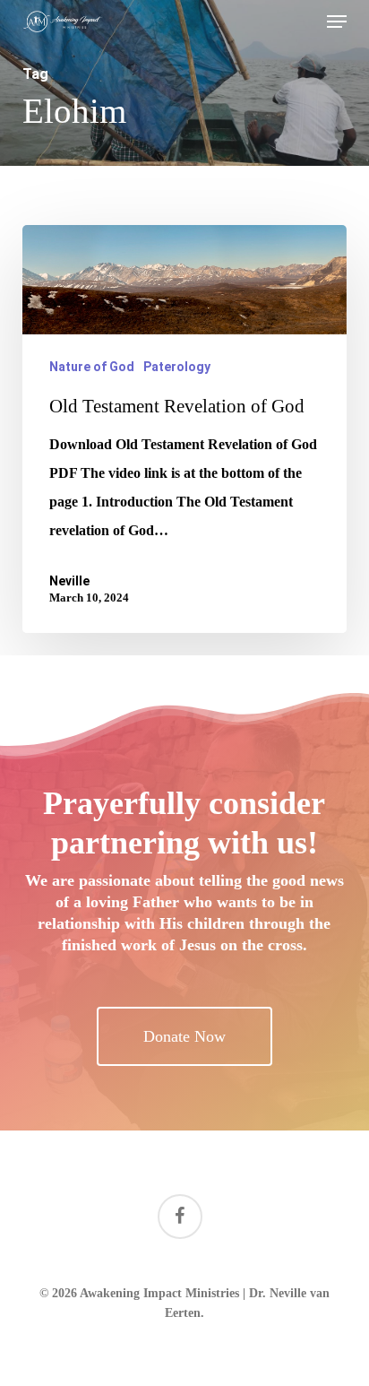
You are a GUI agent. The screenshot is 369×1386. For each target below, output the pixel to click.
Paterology (176, 366)
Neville (69, 581)
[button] (337, 21)
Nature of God (91, 366)
